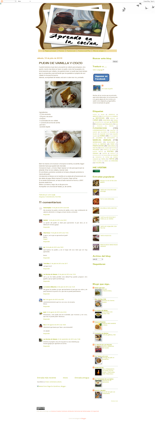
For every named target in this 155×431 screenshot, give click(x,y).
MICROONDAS (111, 142)
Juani (44, 312)
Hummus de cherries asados (108, 301)
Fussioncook (71, 51)
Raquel (45, 239)
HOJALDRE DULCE (105, 134)
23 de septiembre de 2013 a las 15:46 (69, 339)
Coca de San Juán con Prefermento (108, 392)
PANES (112, 144)
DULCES (115, 122)
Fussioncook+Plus (84, 51)
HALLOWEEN (104, 132)
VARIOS (106, 161)
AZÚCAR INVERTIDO (106, 116)
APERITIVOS (112, 114)
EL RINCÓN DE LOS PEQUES (103, 345)
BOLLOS (112, 118)
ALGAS (102, 114)
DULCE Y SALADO (100, 390)
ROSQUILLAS (96, 155)
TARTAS (111, 159)
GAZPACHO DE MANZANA (106, 381)
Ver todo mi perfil (107, 89)
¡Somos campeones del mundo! (108, 347)
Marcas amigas (98, 51)
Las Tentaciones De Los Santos (104, 379)
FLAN (116, 124)
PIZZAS (114, 149)
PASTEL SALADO (105, 148)
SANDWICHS (98, 157)
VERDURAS (114, 161)
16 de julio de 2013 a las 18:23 (54, 247)
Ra (44, 299)
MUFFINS (95, 144)
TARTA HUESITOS (105, 235)
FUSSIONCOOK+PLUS (99, 130)
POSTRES (58, 197)
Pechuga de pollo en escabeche (108, 358)
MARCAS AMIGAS (102, 139)
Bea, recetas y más (100, 299)
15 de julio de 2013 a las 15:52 (59, 233)
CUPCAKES (106, 122)
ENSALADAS (108, 124)
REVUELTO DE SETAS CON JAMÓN (108, 181)
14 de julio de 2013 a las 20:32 (57, 220)
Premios (61, 51)
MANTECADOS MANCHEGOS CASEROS (109, 245)
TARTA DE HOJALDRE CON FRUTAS (108, 227)
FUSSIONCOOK (49, 197)
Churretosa (46, 233)
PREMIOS (95, 153)
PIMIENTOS (106, 149)
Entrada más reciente (46, 377)
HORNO (102, 136)
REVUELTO (113, 153)
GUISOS (95, 132)
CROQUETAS (98, 122)
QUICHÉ (104, 153)
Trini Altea (46, 263)
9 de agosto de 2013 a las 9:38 (54, 299)
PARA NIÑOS (111, 146)
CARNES (95, 120)
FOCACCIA (99, 126)
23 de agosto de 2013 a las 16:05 (56, 325)
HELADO (95, 134)
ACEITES (95, 114)
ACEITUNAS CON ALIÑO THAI (107, 312)
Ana (44, 325)
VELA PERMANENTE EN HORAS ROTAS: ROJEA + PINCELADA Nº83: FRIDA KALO (108, 371)
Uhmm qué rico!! (99, 288)
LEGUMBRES (99, 138)
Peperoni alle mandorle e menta (109, 324)
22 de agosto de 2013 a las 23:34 (56, 312)
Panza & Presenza (100, 322)
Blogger (83, 418)
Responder (46, 214)
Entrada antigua (82, 377)
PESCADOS (96, 149)
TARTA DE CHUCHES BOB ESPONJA (108, 190)
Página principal (50, 51)
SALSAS (106, 155)
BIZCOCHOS (100, 118)
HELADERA (112, 132)
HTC (110, 136)
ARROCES (95, 116)
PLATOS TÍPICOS (98, 151)
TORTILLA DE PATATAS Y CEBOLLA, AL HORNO (108, 218)
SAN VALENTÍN (114, 155)
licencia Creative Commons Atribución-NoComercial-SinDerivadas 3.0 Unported (75, 411)
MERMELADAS (97, 142)
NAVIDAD (103, 144)
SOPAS (107, 157)
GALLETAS (113, 130)
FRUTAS (111, 126)
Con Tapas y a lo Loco (101, 356)
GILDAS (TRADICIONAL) (107, 290)
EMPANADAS (99, 124)
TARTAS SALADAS (97, 161)
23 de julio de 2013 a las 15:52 (67, 274)
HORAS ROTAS (99, 367)
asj (44, 247)
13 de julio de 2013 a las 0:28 (60, 207)
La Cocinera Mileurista (50, 287)
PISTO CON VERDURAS (107, 199)
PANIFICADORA (98, 146)
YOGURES (98, 163)
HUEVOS (115, 136)
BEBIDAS (115, 116)
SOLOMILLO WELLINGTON (108, 208)
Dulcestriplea (47, 207)
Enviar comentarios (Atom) (53, 382)
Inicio (65, 377)
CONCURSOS (106, 120)
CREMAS (115, 120)
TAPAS (103, 159)
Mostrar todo (114, 401)
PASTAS (95, 148)
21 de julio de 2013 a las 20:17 (59, 263)
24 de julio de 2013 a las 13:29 (66, 287)
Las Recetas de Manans (50, 274)
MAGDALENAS (111, 138)
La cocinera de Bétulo (101, 310)
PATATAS (113, 148)
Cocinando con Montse (101, 333)
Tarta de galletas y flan (109, 335)
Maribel (45, 220)
